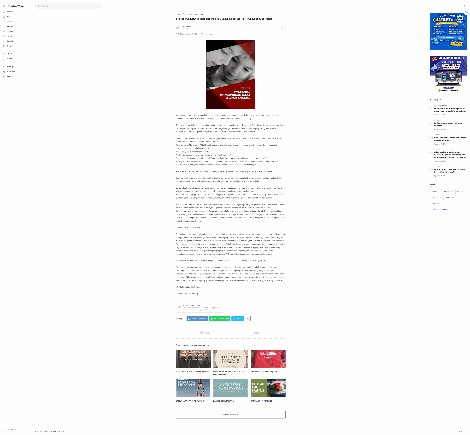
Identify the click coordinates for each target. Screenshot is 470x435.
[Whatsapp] (19, 430)
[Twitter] (11, 430)
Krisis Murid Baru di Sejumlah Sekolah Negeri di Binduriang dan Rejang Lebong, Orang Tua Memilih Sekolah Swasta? (450, 155)
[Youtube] (15, 430)
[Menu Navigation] (4, 6)
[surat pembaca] (441, 106)
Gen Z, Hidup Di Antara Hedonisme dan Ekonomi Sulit (450, 138)
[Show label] (441, 209)
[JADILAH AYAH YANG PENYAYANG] (193, 388)
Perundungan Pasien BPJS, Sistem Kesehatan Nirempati (450, 170)
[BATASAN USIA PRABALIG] (268, 388)
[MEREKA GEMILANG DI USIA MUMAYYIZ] (193, 359)
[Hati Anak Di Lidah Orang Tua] (268, 359)
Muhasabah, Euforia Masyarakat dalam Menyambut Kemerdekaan (450, 109)
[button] (465, 6)
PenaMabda (45, 431)
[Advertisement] (448, 253)
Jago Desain (80, 431)
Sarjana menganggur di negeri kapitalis (448, 124)
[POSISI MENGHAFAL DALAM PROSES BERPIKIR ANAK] (230, 359)
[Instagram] (8, 430)
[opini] (438, 120)
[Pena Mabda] (186, 27)
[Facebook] (4, 430)
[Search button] (38, 6)
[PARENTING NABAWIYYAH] (230, 388)
